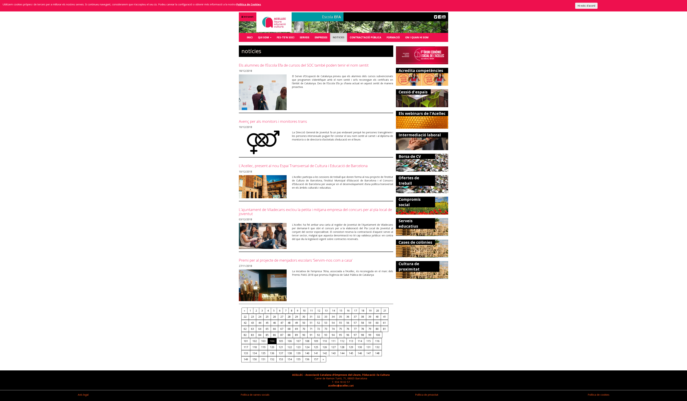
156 (307, 359)
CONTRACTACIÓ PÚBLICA (365, 37)
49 (296, 322)
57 (355, 322)
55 (340, 322)
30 (303, 316)
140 (307, 353)
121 (281, 347)
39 (369, 316)
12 (318, 310)
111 (333, 341)
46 (274, 322)
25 (267, 316)
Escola (331, 16)
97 (355, 335)
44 (259, 322)
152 (272, 359)
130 (360, 347)
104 (272, 341)
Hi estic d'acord (586, 5)
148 (377, 353)
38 (362, 316)
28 (289, 316)
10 (304, 310)
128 (342, 347)
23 (252, 316)
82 (245, 335)
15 (340, 310)
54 (333, 322)
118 (254, 347)
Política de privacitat (426, 394)
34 (333, 316)
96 (347, 335)
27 (281, 316)
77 (355, 328)
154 (290, 359)
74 (333, 328)
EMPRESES (321, 37)
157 (316, 359)
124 (307, 347)
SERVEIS (304, 37)
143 (333, 353)
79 (369, 328)
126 (325, 347)
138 (290, 353)
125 (316, 347)
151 (263, 359)
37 (355, 316)
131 (368, 347)
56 (347, 322)
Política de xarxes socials (255, 394)
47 (281, 322)
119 (263, 347)
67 (281, 328)
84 (259, 335)
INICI (250, 37)
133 (246, 353)
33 (325, 316)
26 (274, 316)
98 (362, 335)
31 (311, 316)
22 (245, 316)
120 (272, 347)
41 (384, 316)
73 (325, 328)
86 (274, 335)
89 (296, 335)
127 (333, 347)
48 (289, 322)
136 (272, 353)
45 (267, 322)
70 (303, 328)
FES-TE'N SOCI (285, 37)
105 (281, 341)
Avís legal (83, 394)
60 (377, 322)
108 (307, 341)
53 (325, 322)
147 (368, 353)
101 (246, 341)
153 (281, 359)
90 (303, 335)
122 (290, 347)
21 (384, 310)
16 (348, 310)
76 (347, 328)
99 (369, 335)
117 (246, 347)
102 (254, 341)
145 (351, 353)
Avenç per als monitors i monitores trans (273, 121)
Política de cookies (598, 394)
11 (311, 310)
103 (263, 341)
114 (360, 341)
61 (384, 322)
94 (333, 335)
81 (384, 328)
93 (325, 335)
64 (259, 328)
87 (281, 335)
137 (281, 353)
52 (318, 322)
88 (289, 335)
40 (377, 316)
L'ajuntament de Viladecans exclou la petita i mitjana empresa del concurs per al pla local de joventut (315, 211)
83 (252, 335)
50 (303, 322)
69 (296, 328)
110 (325, 341)
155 (298, 359)
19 (370, 310)
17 (355, 310)
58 (362, 322)
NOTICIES (338, 37)
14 (333, 310)
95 (340, 335)
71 (311, 328)
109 (316, 341)
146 (360, 353)
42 (245, 322)
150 (254, 359)
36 (347, 316)
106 (290, 341)
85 (267, 335)
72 (318, 328)
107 (298, 341)
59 (369, 322)
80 (377, 328)
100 (378, 335)
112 (342, 341)
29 (296, 316)
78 (362, 328)
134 (254, 353)
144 (342, 353)
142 (325, 353)
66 (274, 328)
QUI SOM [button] (264, 37)
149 (246, 359)
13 (326, 310)
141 (316, 353)
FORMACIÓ (393, 37)
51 (311, 322)
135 (263, 353)
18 (362, 310)
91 (311, 335)
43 (252, 322)
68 (289, 328)
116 (377, 341)
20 (377, 310)
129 (351, 347)
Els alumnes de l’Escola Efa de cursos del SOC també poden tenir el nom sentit (304, 65)
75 (340, 328)
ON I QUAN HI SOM (416, 37)
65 (267, 328)
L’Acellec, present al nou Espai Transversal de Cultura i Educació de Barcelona (303, 165)
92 (318, 335)
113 (351, 341)
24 (259, 316)
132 (377, 347)
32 (318, 316)
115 (368, 341)
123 (298, 347)
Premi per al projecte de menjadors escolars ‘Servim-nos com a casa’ (295, 260)
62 (245, 328)
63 (252, 328)
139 (298, 353)
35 (340, 316)
